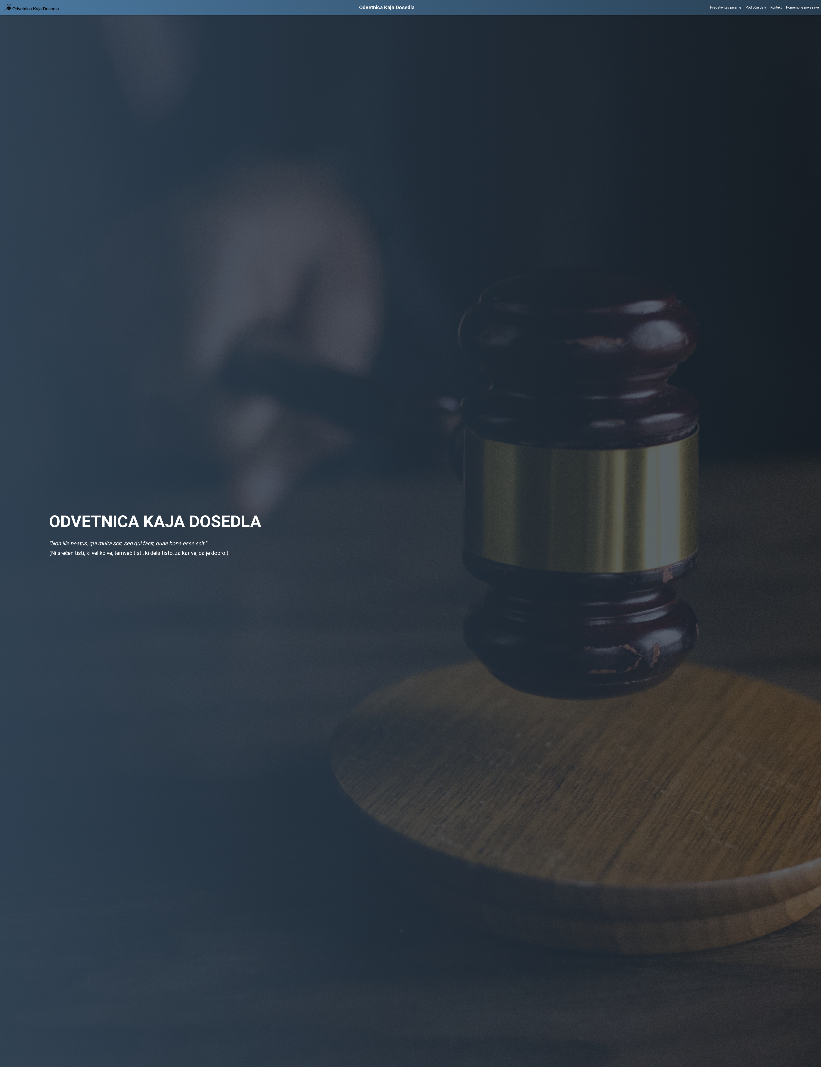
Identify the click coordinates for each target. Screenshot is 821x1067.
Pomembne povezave (802, 7)
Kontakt (776, 7)
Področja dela (756, 7)
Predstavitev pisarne (725, 7)
